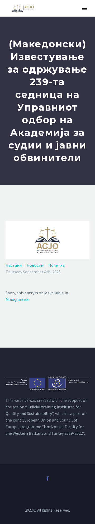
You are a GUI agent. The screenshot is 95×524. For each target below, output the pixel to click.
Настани (14, 265)
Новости (35, 265)
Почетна (56, 265)
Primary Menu (84, 8)
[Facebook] (47, 478)
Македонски (17, 299)
